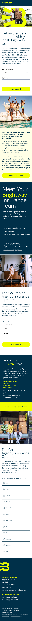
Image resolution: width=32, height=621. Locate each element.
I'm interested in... (8, 69)
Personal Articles (10, 508)
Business (8, 539)
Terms (10, 610)
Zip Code (5, 78)
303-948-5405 (7, 587)
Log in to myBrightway (10, 597)
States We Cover (7, 613)
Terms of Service (15, 616)
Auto (7, 514)
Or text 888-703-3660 (10, 600)
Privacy (16, 610)
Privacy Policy (5, 616)
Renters (8, 501)
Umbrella (8, 545)
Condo (8, 495)
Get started (16, 89)
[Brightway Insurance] (7, 3)
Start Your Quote (16, 176)
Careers (4, 610)
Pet (7, 551)
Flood (7, 489)
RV (6, 526)
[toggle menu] (29, 3)
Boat (7, 533)
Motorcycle (9, 520)
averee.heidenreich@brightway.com (16, 234)
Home (7, 483)
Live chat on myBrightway (12, 250)
